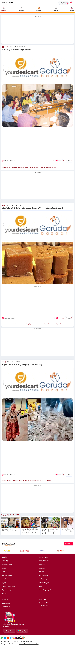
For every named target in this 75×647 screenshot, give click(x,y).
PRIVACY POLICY (44, 602)
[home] (7, 3)
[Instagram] (14, 637)
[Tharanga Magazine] (6, 550)
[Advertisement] (37, 30)
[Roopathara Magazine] (24, 550)
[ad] (38, 68)
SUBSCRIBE (68, 544)
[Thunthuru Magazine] (60, 550)
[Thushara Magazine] (42, 550)
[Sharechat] (23, 637)
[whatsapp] (1, 637)
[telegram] (11, 637)
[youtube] (8, 637)
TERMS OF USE (44, 605)
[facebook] (4, 637)
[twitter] (17, 637)
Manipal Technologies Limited (29, 644)
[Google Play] (22, 630)
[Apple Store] (9, 630)
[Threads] (20, 637)
